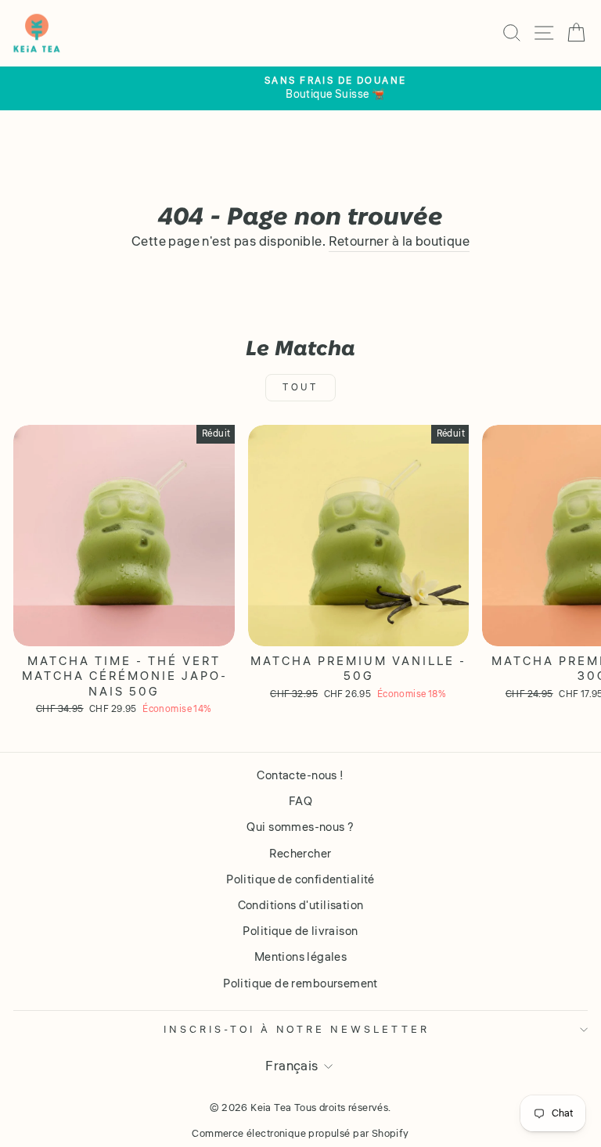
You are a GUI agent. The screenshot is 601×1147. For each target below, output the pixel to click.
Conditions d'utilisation (301, 905)
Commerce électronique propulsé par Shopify (300, 1134)
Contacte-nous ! (300, 775)
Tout (300, 387)
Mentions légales (300, 956)
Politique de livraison (300, 931)
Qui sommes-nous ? (300, 827)
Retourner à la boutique (399, 242)
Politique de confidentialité (300, 879)
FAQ (300, 801)
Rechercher (300, 853)
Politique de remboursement (300, 983)
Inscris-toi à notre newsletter (297, 1029)
